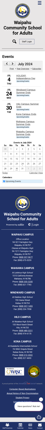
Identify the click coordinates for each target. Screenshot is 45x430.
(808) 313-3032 (26, 355)
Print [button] (12, 69)
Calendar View (36, 172)
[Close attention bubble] (41, 400)
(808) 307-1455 (26, 306)
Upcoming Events (13, 181)
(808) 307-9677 (26, 257)
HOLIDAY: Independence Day (25, 77)
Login (36, 224)
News (30, 428)
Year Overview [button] (23, 69)
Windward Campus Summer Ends (26, 91)
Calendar (20, 428)
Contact (40, 428)
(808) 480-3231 (26, 330)
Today (5, 172)
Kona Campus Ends (26, 114)
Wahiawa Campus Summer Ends (25, 123)
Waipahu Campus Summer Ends (25, 133)
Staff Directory (7, 428)
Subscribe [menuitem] (36, 69)
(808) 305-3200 (26, 282)
